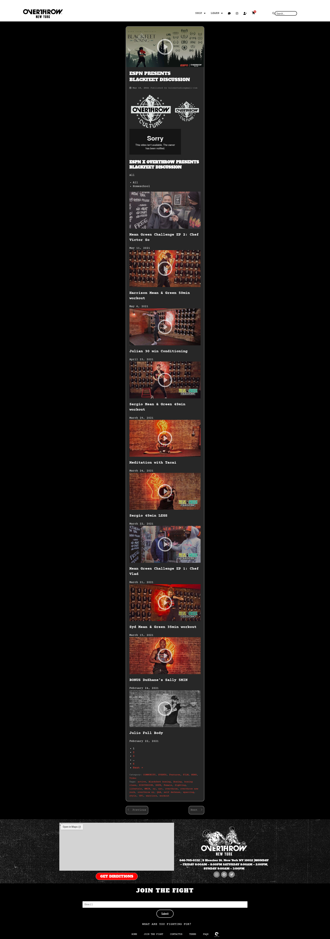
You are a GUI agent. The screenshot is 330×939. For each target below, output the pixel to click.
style (132, 796)
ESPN (158, 785)
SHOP (198, 13)
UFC (141, 796)
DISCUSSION (146, 785)
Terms (192, 934)
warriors (151, 796)
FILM (186, 775)
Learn (215, 13)
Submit (165, 914)
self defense (172, 792)
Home (134, 934)
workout (164, 796)
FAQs (205, 934)
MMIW (147, 789)
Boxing (177, 782)
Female (168, 785)
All (135, 182)
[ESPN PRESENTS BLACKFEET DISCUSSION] (165, 47)
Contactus (176, 934)
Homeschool (141, 186)
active (142, 782)
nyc (160, 789)
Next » (138, 767)
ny (154, 789)
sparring (188, 792)
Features (174, 775)
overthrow (171, 789)
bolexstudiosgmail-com (182, 88)
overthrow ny (146, 792)
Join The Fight (153, 934)
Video (132, 778)
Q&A (159, 792)
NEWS (194, 775)
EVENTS (162, 775)
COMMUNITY (149, 775)
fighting (180, 785)
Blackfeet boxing (160, 782)
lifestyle (135, 789)
